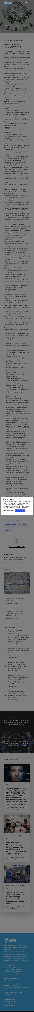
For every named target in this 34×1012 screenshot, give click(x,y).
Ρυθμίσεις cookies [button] (8, 510)
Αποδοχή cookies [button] (20, 510)
